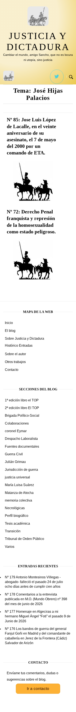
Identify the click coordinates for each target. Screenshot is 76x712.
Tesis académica (17, 523)
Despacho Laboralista (21, 438)
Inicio (9, 323)
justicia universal (17, 477)
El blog (10, 330)
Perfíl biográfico (16, 515)
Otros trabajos (15, 362)
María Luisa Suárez (19, 485)
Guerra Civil (14, 454)
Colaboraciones (17, 423)
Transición (12, 531)
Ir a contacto (38, 688)
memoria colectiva (18, 500)
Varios (9, 546)
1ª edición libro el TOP (22, 400)
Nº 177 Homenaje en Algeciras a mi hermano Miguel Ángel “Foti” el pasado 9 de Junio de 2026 (38, 616)
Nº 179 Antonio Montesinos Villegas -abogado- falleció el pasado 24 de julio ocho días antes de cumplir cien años (34, 582)
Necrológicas (15, 508)
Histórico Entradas (19, 345)
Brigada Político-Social (22, 415)
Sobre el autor (15, 354)
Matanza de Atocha (19, 493)
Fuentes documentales (22, 446)
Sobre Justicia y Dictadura (24, 338)
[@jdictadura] (57, 77)
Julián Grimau (15, 462)
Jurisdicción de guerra (21, 469)
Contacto (11, 369)
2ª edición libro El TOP (22, 408)
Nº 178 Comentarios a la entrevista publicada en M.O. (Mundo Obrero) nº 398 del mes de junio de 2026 (36, 599)
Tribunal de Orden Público (24, 539)
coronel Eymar (16, 431)
